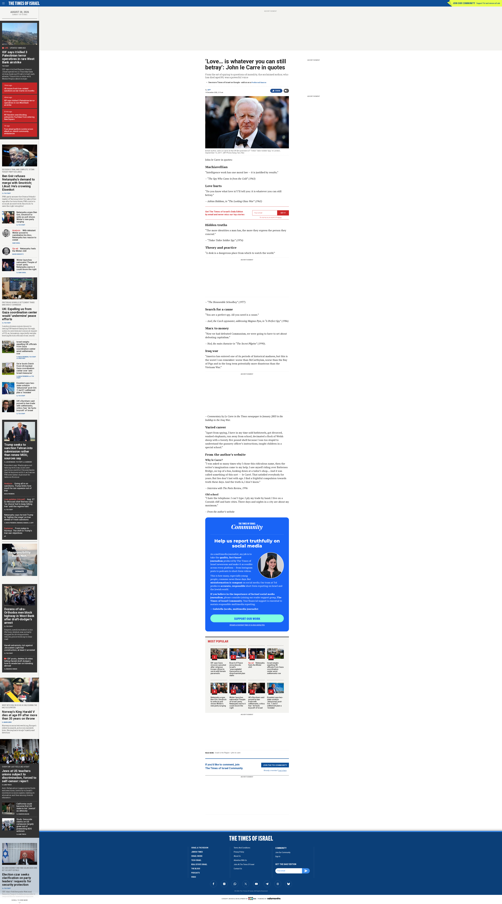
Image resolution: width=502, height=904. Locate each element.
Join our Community (464, 3)
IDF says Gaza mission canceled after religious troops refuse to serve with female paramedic (218, 668)
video (193, 877)
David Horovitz (18, 254)
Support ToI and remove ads (488, 3)
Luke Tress (8, 785)
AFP (209, 90)
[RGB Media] (252, 898)
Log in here (282, 770)
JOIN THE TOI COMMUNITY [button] (275, 765)
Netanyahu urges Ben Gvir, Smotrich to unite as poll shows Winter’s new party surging (218, 701)
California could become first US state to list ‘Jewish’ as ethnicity (25, 807)
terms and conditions (242, 848)
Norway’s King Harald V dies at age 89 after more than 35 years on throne (19, 715)
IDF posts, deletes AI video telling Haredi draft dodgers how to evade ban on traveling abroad (18, 662)
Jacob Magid (10, 462)
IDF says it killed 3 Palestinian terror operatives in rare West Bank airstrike (18, 57)
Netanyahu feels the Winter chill (256, 665)
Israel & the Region (222, 753)
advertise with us (240, 860)
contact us (238, 869)
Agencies (28, 462)
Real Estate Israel (199, 864)
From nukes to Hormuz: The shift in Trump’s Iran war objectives (18, 530)
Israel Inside (196, 856)
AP (5, 536)
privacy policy (239, 852)
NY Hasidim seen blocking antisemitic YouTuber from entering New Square (19, 117)
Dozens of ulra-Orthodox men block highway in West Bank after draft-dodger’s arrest (19, 615)
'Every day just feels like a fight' (16, 767)
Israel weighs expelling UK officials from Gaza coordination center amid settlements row (275, 668)
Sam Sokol (16, 243)
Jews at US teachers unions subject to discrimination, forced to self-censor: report (19, 776)
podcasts (195, 873)
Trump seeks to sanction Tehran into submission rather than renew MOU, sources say (18, 451)
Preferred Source (259, 82)
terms (280, 217)
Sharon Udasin (23, 814)
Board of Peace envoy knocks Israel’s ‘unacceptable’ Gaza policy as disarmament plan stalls (237, 669)
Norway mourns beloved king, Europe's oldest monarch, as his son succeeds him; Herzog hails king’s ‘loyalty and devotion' (19, 729)
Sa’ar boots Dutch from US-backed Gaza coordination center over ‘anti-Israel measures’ (25, 368)
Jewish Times (197, 852)
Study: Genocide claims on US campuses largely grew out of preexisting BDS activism (25, 825)
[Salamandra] (273, 898)
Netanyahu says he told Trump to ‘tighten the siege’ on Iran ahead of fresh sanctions (18, 517)
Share (277, 91)
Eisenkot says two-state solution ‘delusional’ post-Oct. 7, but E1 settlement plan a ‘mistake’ (275, 702)
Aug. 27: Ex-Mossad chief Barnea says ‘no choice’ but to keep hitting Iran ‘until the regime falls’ (19, 503)
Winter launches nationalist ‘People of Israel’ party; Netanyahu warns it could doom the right (237, 702)
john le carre (235, 753)
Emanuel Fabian (22, 523)
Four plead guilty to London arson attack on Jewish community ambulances (18, 131)
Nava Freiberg (23, 357)
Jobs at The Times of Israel (244, 864)
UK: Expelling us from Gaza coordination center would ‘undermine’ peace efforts (19, 314)
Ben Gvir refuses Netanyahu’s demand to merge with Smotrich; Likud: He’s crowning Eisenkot (18, 182)
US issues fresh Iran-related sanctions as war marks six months (19, 90)
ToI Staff (5, 66)
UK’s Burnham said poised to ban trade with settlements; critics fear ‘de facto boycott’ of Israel (256, 702)
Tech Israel (196, 860)
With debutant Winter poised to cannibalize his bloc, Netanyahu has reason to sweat (24, 235)
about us (237, 856)
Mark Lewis (8, 722)
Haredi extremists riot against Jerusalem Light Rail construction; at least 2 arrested (19, 647)
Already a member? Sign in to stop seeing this (247, 625)
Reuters (22, 358)
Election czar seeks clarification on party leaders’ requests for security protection (16, 879)
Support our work (247, 618)
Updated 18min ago (18, 48)
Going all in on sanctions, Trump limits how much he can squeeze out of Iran (18, 487)
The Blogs (195, 869)
